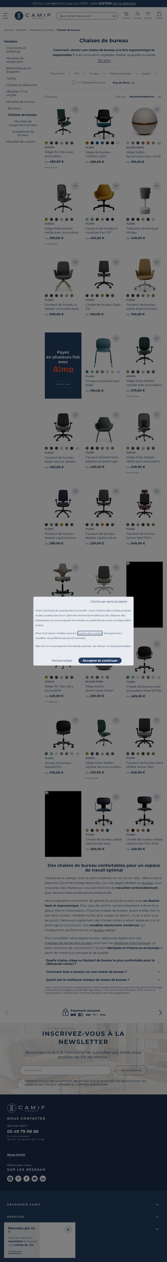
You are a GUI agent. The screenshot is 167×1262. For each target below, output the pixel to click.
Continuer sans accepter (109, 601)
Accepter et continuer (100, 660)
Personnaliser (62, 660)
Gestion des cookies (90, 633)
